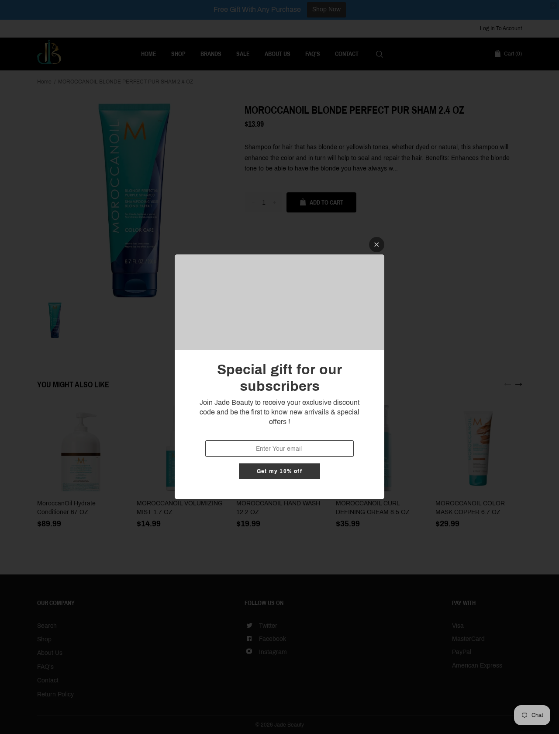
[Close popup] (376, 244)
